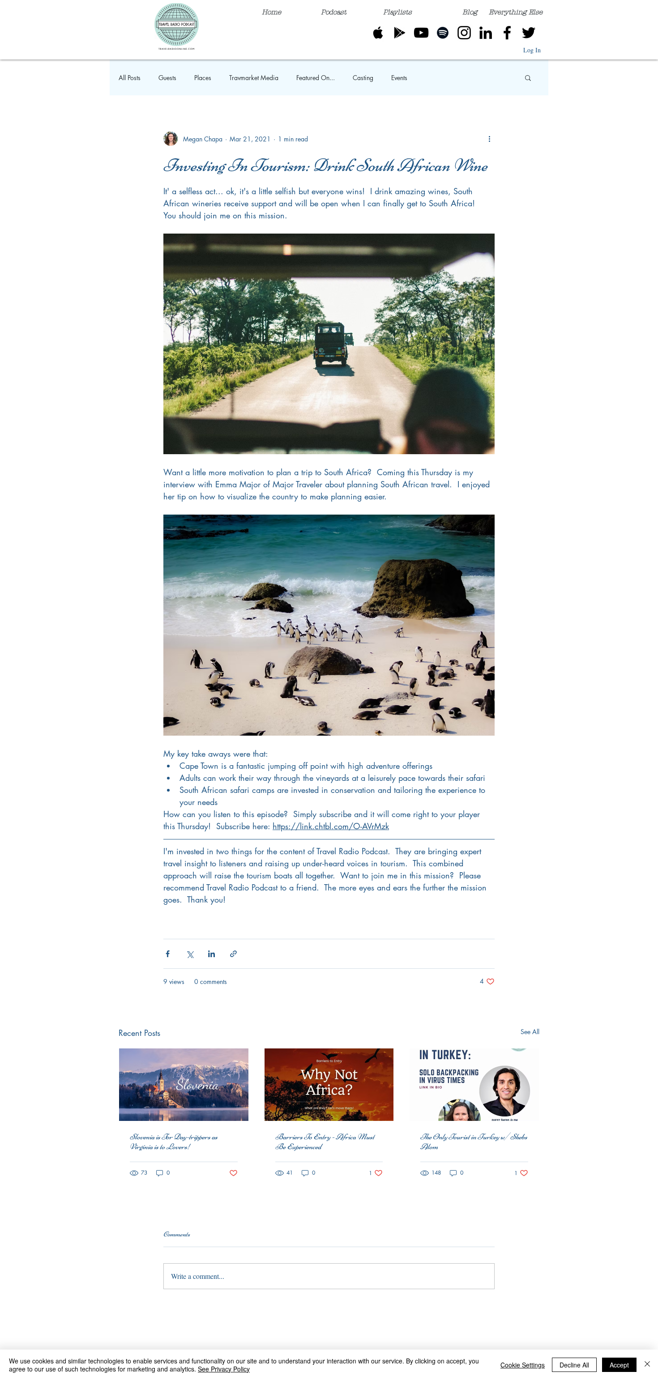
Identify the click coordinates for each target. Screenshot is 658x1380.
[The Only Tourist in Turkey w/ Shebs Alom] (474, 1084)
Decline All (574, 1364)
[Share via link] (233, 954)
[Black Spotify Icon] (443, 33)
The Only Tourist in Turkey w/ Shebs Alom (473, 1141)
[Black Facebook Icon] (507, 33)
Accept (619, 1364)
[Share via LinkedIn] (211, 954)
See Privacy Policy (224, 1368)
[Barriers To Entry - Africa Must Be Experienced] (329, 1084)
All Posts (130, 77)
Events (399, 77)
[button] (515, 8)
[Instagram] (464, 33)
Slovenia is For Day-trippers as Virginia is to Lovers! (174, 1141)
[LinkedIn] (486, 33)
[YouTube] (421, 33)
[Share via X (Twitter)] (189, 954)
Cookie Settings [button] (522, 1364)
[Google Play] (400, 33)
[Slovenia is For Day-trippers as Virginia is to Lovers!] (183, 1084)
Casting (363, 77)
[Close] (647, 1365)
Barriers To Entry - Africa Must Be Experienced (324, 1141)
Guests (167, 77)
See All (530, 1031)
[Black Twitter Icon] (529, 33)
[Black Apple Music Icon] (378, 33)
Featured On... (315, 77)
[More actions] (489, 138)
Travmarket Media (253, 77)
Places (202, 77)
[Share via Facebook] (167, 954)
